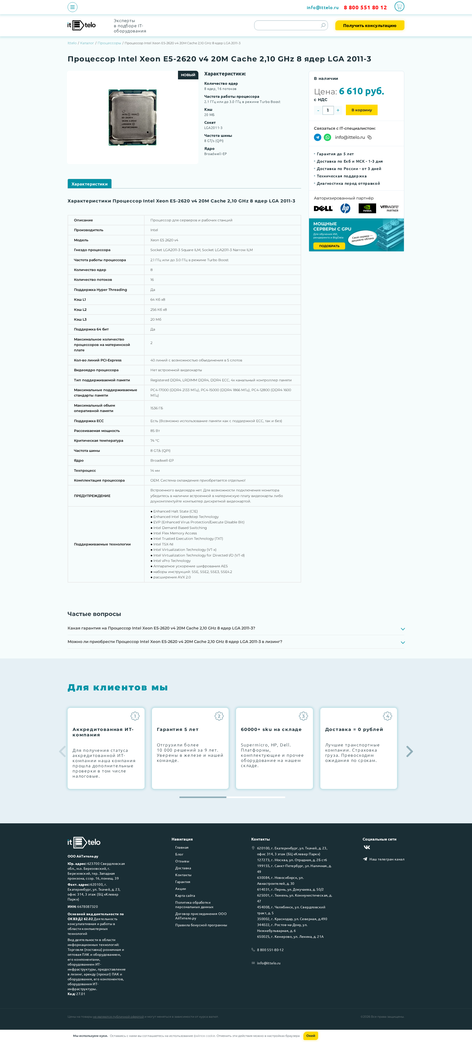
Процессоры (109, 43)
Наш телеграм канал (386, 859)
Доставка (183, 868)
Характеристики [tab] (90, 183)
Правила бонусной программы (201, 925)
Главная (182, 847)
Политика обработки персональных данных (194, 904)
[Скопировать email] (369, 137)
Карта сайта (185, 895)
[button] (409, 751)
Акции (180, 888)
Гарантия (182, 881)
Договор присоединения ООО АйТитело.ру (201, 915)
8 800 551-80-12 (270, 949)
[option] (132, 117)
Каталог (87, 43)
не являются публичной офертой (118, 1016)
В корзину (362, 110)
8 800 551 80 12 (365, 7)
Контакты (183, 874)
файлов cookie (204, 1036)
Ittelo (72, 43)
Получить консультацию (370, 25)
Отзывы (182, 861)
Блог (179, 854)
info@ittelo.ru (323, 7)
